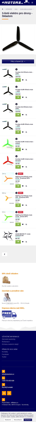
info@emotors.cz (8, 374)
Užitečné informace (10, 336)
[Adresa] (3, 399)
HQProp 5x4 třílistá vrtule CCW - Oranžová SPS (23, 177)
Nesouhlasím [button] (18, 419)
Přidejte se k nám (9, 349)
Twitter (4, 357)
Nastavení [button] (8, 419)
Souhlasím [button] (28, 419)
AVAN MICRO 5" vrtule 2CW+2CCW (22, 234)
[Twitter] (9, 393)
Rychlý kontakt (7, 387)
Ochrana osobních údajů (10, 344)
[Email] (3, 371)
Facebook (5, 354)
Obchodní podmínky (8, 339)
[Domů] (12, 2)
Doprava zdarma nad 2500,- (13, 308)
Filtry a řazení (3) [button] (17, 61)
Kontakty (5, 352)
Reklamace (6, 341)
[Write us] (3, 384)
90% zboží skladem (10, 274)
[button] (26, 79)
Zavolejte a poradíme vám (13, 291)
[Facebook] (4, 393)
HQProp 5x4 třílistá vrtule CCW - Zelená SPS (23, 215)
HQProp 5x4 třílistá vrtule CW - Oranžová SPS (23, 196)
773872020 (9, 303)
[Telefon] (3, 377)
